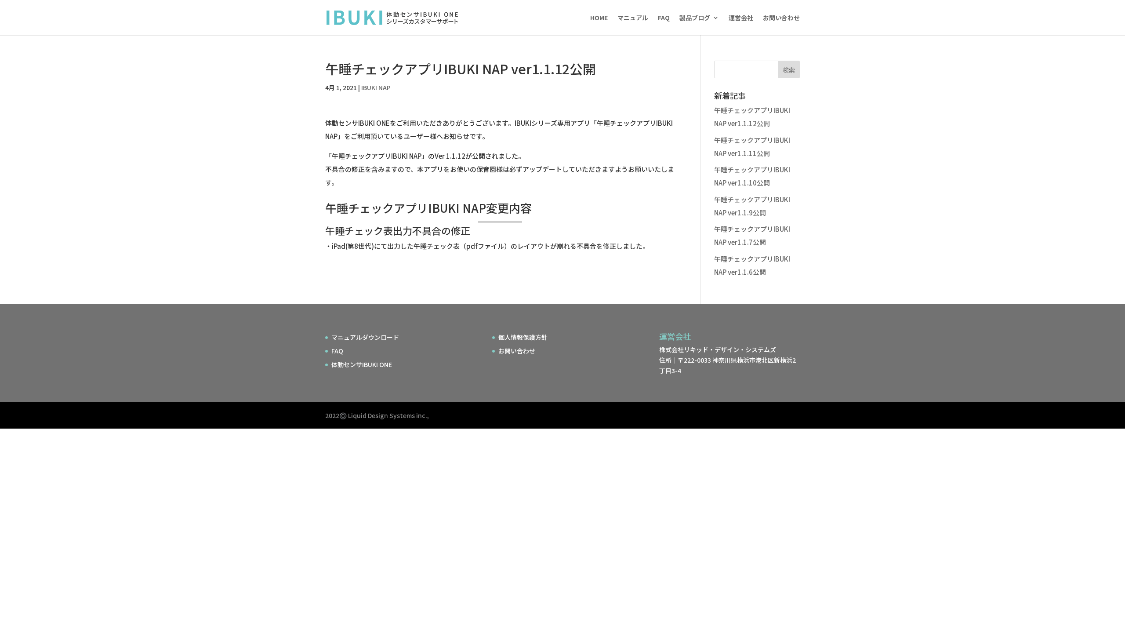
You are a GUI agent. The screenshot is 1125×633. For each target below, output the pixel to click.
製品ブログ (694, 18)
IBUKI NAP (376, 87)
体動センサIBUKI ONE (361, 364)
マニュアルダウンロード (365, 337)
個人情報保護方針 (523, 337)
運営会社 (741, 18)
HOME (599, 18)
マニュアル (632, 18)
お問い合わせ (781, 18)
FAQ (664, 18)
